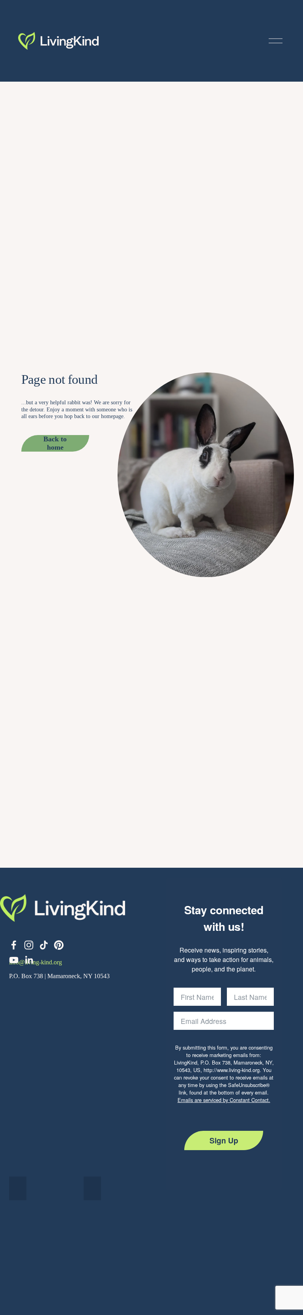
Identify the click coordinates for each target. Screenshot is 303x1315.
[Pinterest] (59, 945)
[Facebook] (14, 945)
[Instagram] (29, 945)
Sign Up (223, 1140)
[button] (17, 1188)
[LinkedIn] (29, 960)
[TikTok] (44, 945)
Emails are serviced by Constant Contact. (224, 1100)
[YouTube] (14, 960)
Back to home (55, 443)
